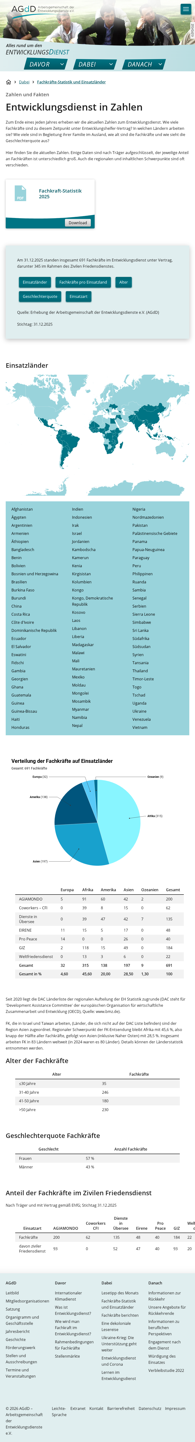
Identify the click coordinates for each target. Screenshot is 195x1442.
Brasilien (19, 582)
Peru (136, 565)
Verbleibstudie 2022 (166, 1370)
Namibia (79, 717)
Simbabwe (141, 622)
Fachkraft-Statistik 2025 (60, 194)
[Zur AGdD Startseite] (40, 9)
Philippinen (142, 573)
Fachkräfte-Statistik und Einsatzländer (71, 82)
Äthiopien (20, 541)
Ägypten (18, 517)
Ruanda (139, 582)
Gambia (18, 670)
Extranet (78, 1408)
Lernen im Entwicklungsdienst (119, 1375)
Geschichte (16, 1339)
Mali (75, 660)
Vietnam (139, 727)
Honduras (20, 727)
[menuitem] (39, 64)
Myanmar (80, 709)
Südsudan (141, 646)
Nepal (77, 725)
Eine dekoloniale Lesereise (116, 1326)
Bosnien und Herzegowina (34, 573)
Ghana (17, 687)
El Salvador (21, 646)
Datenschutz (150, 1408)
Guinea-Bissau (24, 711)
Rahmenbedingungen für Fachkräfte (74, 1345)
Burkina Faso (22, 590)
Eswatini (18, 654)
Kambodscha (84, 549)
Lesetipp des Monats (120, 1293)
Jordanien (80, 541)
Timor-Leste (143, 679)
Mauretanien (83, 669)
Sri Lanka (140, 630)
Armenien (20, 533)
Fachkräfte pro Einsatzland (83, 282)
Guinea (17, 703)
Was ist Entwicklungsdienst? (73, 1310)
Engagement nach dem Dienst (164, 1345)
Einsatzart (79, 296)
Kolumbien (82, 582)
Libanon (79, 628)
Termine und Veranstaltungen (21, 1373)
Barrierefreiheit (121, 1408)
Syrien (138, 654)
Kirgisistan (81, 573)
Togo (136, 687)
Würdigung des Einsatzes (162, 1359)
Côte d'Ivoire (22, 622)
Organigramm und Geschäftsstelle (22, 1320)
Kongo (78, 590)
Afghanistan (22, 509)
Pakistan (140, 525)
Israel (77, 533)
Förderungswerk (20, 1347)
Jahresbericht (18, 1331)
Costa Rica (20, 614)
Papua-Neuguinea (148, 549)
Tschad (138, 695)
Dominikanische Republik (34, 630)
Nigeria (138, 509)
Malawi (78, 652)
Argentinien (21, 525)
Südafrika (140, 638)
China (16, 606)
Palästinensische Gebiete (154, 533)
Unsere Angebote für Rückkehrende (167, 1310)
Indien (77, 509)
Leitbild (12, 1293)
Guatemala (21, 695)
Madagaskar (83, 644)
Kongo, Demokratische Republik (92, 601)
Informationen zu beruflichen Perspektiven (163, 1327)
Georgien (19, 679)
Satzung (13, 1309)
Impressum (175, 1408)
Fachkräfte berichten (120, 1315)
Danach (155, 1283)
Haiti (15, 719)
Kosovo (78, 612)
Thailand (140, 670)
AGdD (11, 1283)
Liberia (78, 636)
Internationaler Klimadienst (68, 1296)
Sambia (139, 590)
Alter (123, 282)
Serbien (139, 606)
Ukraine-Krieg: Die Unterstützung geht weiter (119, 1344)
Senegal (139, 598)
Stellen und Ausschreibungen (21, 1359)
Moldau (79, 685)
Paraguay (140, 557)
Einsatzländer (35, 282)
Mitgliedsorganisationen (27, 1301)
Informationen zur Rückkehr (164, 1296)
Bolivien (18, 565)
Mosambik (81, 701)
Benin (16, 557)
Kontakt (96, 1408)
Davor (60, 1283)
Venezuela (141, 719)
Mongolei (80, 693)
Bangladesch (22, 549)
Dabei (24, 82)
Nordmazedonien (148, 517)
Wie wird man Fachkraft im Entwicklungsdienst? (73, 1327)
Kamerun (80, 557)
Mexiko (78, 677)
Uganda (139, 703)
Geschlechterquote (40, 296)
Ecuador (18, 638)
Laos (76, 620)
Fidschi (17, 662)
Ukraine (139, 711)
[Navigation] (186, 9)
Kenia (77, 565)
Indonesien (82, 517)
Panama (139, 541)
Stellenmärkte (67, 1356)
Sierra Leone (143, 614)
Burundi (18, 598)
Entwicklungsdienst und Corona (119, 1361)
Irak (75, 525)
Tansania (140, 662)
